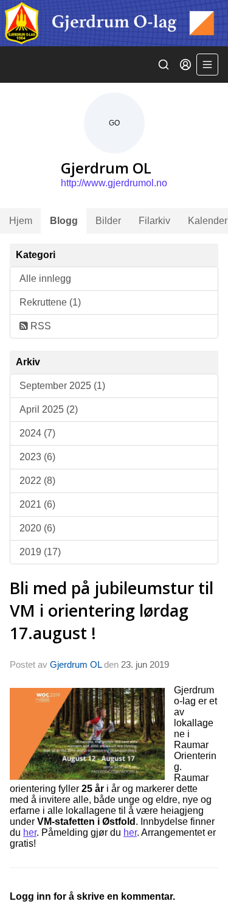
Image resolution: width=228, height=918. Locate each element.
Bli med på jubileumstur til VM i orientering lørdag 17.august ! (111, 610)
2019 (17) (40, 552)
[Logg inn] (185, 64)
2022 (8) (37, 480)
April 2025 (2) (48, 409)
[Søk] (163, 64)
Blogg (64, 220)
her (29, 832)
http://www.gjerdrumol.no (114, 183)
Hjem (20, 220)
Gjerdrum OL (76, 664)
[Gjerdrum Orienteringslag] (114, 23)
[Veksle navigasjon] (207, 64)
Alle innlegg (45, 278)
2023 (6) (37, 457)
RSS (39, 326)
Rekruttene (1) (50, 302)
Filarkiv (154, 220)
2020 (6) (37, 528)
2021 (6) (37, 504)
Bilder (108, 220)
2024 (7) (37, 433)
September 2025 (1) (62, 385)
